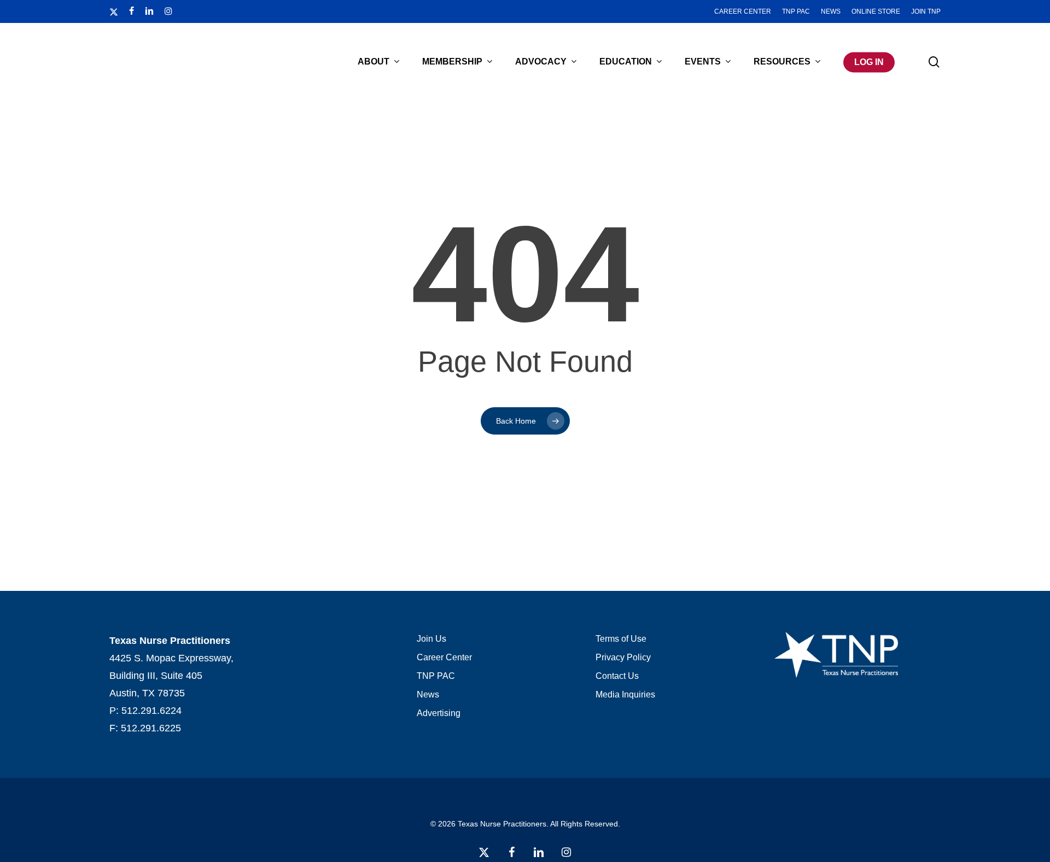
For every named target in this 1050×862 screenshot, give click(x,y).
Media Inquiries (625, 694)
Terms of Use (621, 638)
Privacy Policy (623, 657)
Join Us (431, 638)
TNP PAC (436, 676)
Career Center (444, 657)
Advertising (438, 713)
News (428, 694)
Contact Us (617, 676)
